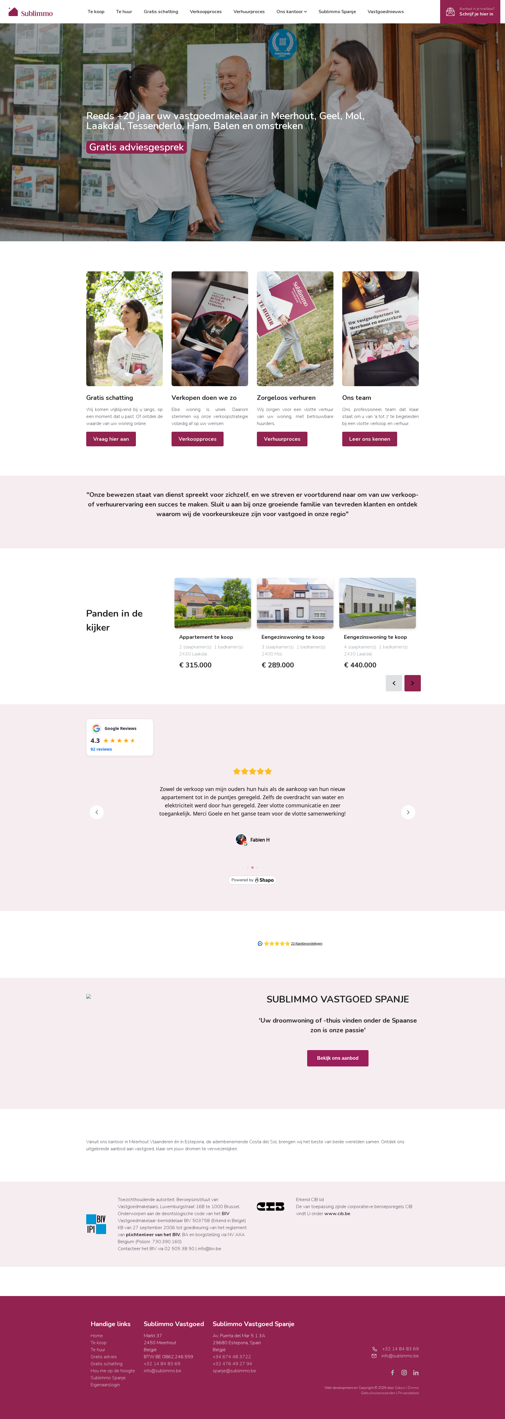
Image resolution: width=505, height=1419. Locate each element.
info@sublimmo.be (162, 1371)
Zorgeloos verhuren (286, 397)
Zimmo (413, 1387)
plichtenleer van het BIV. (153, 1234)
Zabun (400, 1387)
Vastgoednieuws (386, 11)
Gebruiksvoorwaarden (378, 1393)
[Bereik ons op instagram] (406, 1372)
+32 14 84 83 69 (162, 1364)
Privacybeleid (408, 1393)
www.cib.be (337, 1213)
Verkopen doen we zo (204, 397)
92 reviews (101, 749)
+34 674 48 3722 (232, 1357)
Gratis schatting (161, 11)
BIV (225, 1213)
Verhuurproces (249, 11)
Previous (394, 683)
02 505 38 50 (179, 1248)
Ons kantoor (289, 11)
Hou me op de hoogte (113, 1371)
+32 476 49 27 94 (232, 1364)
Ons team (356, 397)
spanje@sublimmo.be (234, 1371)
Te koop (96, 11)
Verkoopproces (206, 11)
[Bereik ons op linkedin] (416, 1372)
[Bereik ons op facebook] (395, 1372)
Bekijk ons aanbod (338, 1058)
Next (412, 683)
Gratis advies (104, 1357)
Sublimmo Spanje (337, 11)
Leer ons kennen (369, 439)
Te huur (124, 11)
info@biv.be (209, 1248)
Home (97, 1336)
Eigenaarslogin (105, 1385)
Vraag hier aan (111, 439)
